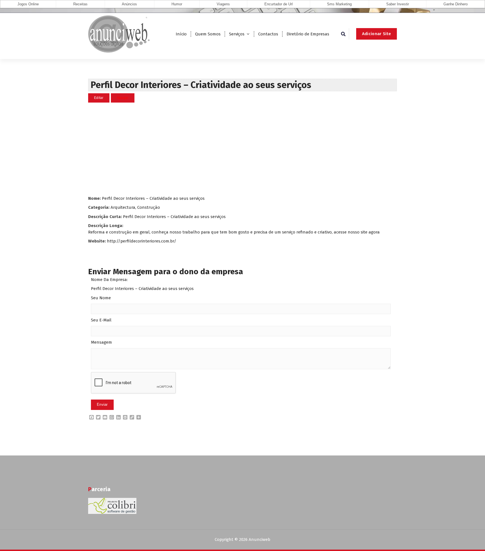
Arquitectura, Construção (135, 207)
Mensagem (101, 342)
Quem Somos (208, 34)
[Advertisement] (242, 149)
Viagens (223, 4)
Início (181, 34)
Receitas (80, 4)
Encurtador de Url (278, 4)
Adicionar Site (376, 33)
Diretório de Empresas (308, 34)
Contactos (268, 34)
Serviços (236, 34)
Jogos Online (28, 4)
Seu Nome (101, 297)
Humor (176, 4)
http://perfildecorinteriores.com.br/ (141, 241)
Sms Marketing (339, 4)
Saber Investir (397, 4)
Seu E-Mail (101, 320)
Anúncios (129, 4)
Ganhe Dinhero (455, 4)
